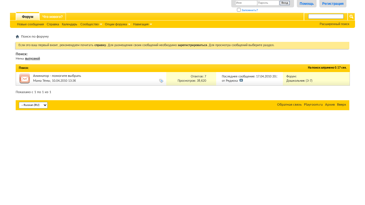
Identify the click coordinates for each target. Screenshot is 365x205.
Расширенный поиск (334, 24)
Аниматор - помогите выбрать (57, 76)
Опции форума (116, 24)
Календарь (69, 24)
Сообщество (89, 24)
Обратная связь (289, 104)
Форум (27, 17)
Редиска (232, 81)
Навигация (141, 24)
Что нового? (52, 17)
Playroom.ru (313, 104)
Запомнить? (249, 10)
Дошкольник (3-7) (299, 81)
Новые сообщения (30, 24)
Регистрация (333, 4)
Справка (53, 24)
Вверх (341, 104)
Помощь (307, 4)
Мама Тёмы (41, 81)
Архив (330, 104)
